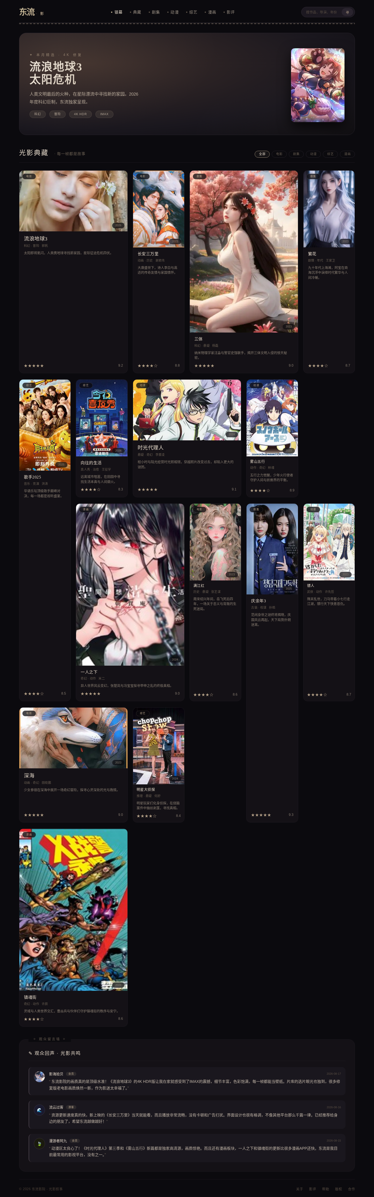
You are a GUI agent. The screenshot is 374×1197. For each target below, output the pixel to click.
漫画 (212, 12)
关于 (299, 1189)
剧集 (156, 12)
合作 (351, 1189)
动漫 (174, 12)
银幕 (118, 12)
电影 (279, 154)
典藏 (137, 12)
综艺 (193, 12)
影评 (231, 12)
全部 (262, 154)
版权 (338, 1189)
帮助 (325, 1189)
